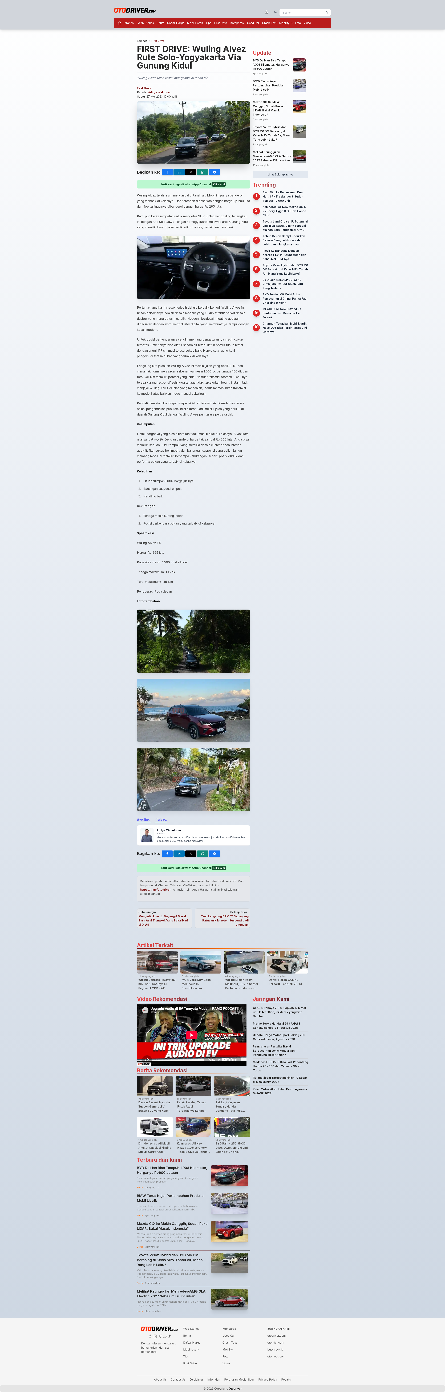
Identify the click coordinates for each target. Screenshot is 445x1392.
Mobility (284, 23)
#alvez (161, 819)
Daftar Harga (175, 23)
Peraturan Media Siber (239, 1379)
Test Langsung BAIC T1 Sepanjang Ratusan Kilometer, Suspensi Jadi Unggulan (225, 920)
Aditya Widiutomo (160, 92)
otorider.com (275, 1342)
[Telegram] (159, 1336)
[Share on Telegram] (214, 172)
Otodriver (235, 1388)
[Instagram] (154, 1336)
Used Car (253, 23)
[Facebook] (149, 1336)
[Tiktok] (169, 1336)
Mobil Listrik (195, 23)
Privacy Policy (267, 1379)
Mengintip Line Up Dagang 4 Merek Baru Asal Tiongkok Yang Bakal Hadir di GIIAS (164, 920)
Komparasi (237, 23)
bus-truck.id (275, 1349)
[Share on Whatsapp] (202, 172)
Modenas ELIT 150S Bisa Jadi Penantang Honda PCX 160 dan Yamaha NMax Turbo (280, 1066)
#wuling (144, 819)
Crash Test (269, 23)
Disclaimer (196, 1379)
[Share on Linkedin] (179, 172)
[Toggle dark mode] (275, 12)
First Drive (221, 23)
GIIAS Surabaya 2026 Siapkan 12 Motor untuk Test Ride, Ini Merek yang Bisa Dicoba (279, 1012)
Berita (160, 23)
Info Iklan (213, 1379)
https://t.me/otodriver (155, 889)
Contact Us (178, 1379)
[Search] (326, 12)
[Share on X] (190, 172)
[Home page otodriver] (267, 12)
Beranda (128, 23)
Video (307, 23)
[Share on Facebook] (167, 172)
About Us (160, 1379)
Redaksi (286, 1379)
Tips (208, 23)
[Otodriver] (135, 10)
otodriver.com (276, 1335)
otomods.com (276, 1356)
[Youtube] (164, 1336)
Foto (298, 23)
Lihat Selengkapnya (280, 174)
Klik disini (219, 184)
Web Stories (146, 23)
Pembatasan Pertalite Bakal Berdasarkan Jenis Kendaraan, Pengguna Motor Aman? (274, 1050)
